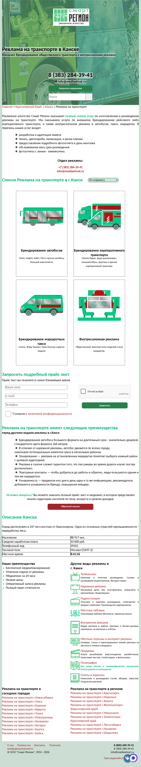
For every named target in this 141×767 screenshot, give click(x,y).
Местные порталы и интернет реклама (106, 639)
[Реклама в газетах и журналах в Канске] (75, 681)
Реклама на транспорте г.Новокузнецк (27, 717)
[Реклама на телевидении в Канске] (75, 581)
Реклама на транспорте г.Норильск (93, 697)
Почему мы (24, 745)
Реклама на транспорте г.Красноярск (94, 693)
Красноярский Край (28, 107)
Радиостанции (90, 598)
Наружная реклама (93, 586)
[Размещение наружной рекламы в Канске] (75, 593)
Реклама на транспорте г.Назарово (93, 729)
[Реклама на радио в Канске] (75, 604)
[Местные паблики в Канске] (75, 617)
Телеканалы (88, 574)
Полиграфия (89, 663)
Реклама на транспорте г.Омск (22, 701)
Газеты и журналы (93, 675)
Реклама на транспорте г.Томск (22, 713)
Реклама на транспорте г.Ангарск (24, 725)
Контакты (39, 745)
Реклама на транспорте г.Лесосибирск (95, 725)
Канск (49, 107)
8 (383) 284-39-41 (124, 749)
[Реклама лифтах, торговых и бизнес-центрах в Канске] (75, 633)
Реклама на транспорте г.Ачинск (91, 701)
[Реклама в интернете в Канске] (75, 644)
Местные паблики (93, 610)
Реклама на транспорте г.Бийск (22, 733)
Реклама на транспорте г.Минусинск (94, 713)
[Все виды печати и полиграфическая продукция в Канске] (75, 669)
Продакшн (87, 651)
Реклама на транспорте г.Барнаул (24, 705)
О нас (10, 745)
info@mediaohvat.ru (70, 171)
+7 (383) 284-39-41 (70, 167)
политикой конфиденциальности (50, 414)
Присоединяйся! (113, 758)
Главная (7, 107)
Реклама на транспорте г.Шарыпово (94, 733)
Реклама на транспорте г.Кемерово (25, 721)
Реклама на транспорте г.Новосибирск (27, 697)
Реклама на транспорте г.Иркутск (24, 709)
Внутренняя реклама (94, 622)
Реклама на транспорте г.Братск (23, 729)
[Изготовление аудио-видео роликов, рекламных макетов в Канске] (75, 657)
